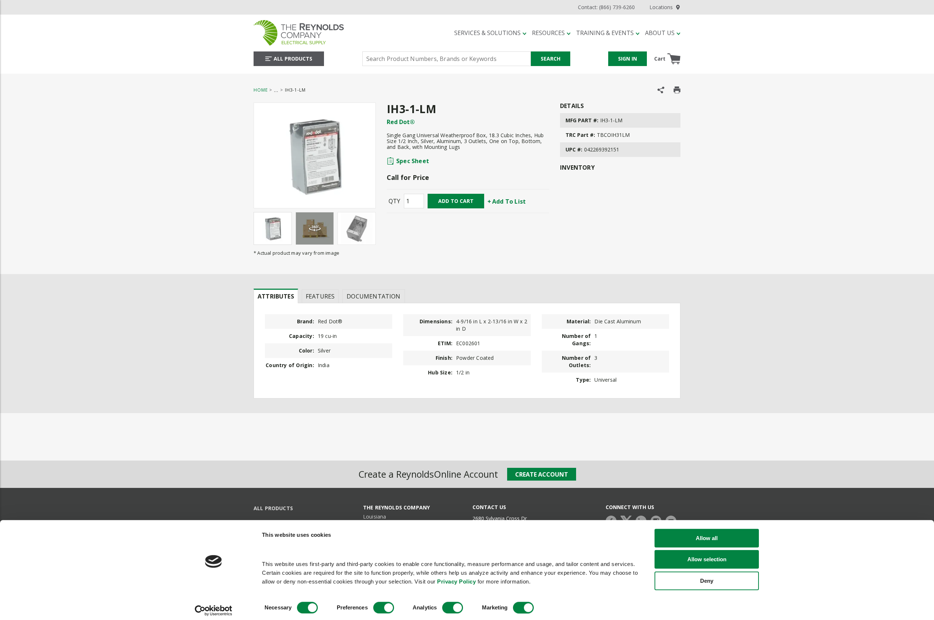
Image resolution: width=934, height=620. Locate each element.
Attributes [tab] (276, 296)
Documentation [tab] (373, 296)
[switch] (383, 607)
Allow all (707, 538)
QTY (394, 201)
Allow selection (706, 560)
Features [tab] (320, 296)
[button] (490, 33)
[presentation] (276, 296)
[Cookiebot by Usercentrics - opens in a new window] (214, 610)
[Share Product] (660, 89)
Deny (706, 581)
